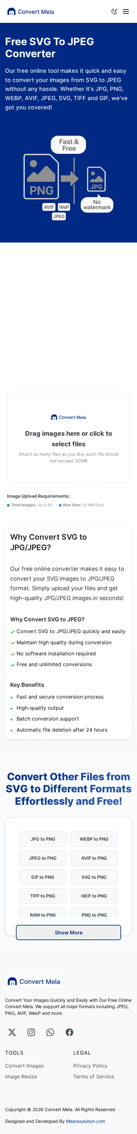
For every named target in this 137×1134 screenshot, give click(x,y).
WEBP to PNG (94, 839)
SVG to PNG (94, 877)
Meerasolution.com (85, 1121)
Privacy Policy (90, 1065)
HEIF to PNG (94, 895)
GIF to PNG (42, 877)
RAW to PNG (43, 915)
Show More (69, 932)
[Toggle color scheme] (114, 11)
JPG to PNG (43, 839)
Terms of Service (93, 1076)
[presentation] (68, 437)
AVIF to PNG (94, 858)
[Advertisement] (68, 314)
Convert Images (24, 1065)
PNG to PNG (94, 915)
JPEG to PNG (43, 858)
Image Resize (21, 1076)
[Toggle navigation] (127, 11)
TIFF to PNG (42, 895)
